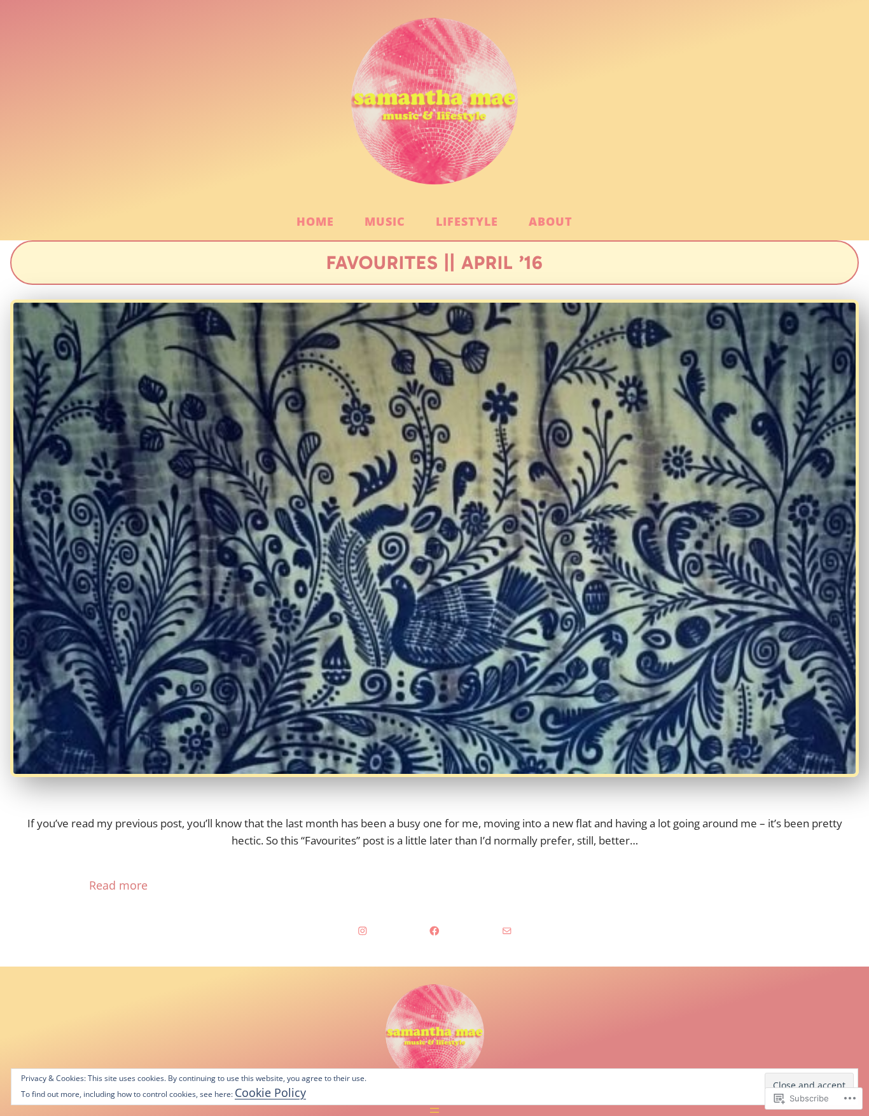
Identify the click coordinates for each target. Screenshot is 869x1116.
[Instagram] (362, 931)
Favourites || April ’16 (434, 262)
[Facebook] (434, 931)
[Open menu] (434, 1108)
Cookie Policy (270, 1092)
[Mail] (507, 931)
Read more (74, 885)
